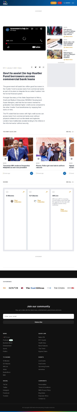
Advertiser (41, 369)
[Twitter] (35, 67)
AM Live (55, 196)
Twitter (5, 387)
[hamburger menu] (73, 3)
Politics (5, 351)
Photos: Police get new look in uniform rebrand (50, 166)
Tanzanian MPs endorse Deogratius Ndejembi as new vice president (16, 166)
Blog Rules (41, 393)
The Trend (41, 348)
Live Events (42, 361)
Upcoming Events (43, 366)
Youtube (5, 396)
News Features (43, 346)
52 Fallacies (33, 196)
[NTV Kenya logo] (5, 3)
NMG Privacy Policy (44, 390)
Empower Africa (43, 396)
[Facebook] (31, 67)
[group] (4, 288)
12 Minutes (10, 196)
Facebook (6, 393)
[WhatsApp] (43, 67)
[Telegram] (39, 67)
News (20, 68)
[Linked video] (54, 30)
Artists (5, 369)
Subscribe (38, 322)
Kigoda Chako (42, 351)
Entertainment (7, 346)
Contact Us (41, 398)
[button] (72, 3)
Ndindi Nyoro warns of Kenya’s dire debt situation (69, 55)
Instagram (6, 390)
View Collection (17, 201)
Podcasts (7, 340)
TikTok (5, 384)
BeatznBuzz (6, 372)
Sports (5, 348)
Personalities (42, 384)
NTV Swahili (42, 340)
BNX (4, 375)
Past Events (42, 363)
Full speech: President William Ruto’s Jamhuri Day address (69, 32)
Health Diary (42, 343)
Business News (7, 343)
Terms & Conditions (44, 387)
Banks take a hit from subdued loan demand (69, 43)
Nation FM (41, 337)
